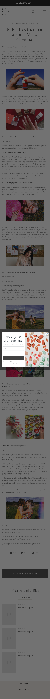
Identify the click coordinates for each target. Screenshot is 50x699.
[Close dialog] (46, 334)
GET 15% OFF (13, 358)
